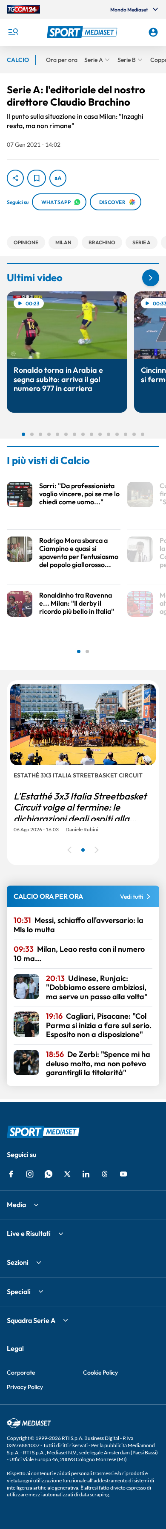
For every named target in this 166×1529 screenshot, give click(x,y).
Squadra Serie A (31, 1320)
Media (16, 1204)
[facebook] (11, 1174)
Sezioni (18, 1262)
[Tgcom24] (23, 9)
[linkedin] (86, 1174)
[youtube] (123, 1174)
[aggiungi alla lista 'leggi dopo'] (36, 178)
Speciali (19, 1291)
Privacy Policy (25, 1387)
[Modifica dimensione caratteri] (57, 178)
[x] (67, 1174)
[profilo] (153, 32)
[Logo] (83, 32)
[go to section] (150, 277)
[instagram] (30, 1174)
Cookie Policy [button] (100, 1372)
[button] (83, 32)
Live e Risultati (29, 1233)
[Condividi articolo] (15, 178)
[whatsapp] (48, 1174)
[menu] (13, 32)
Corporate (21, 1372)
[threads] (104, 1174)
